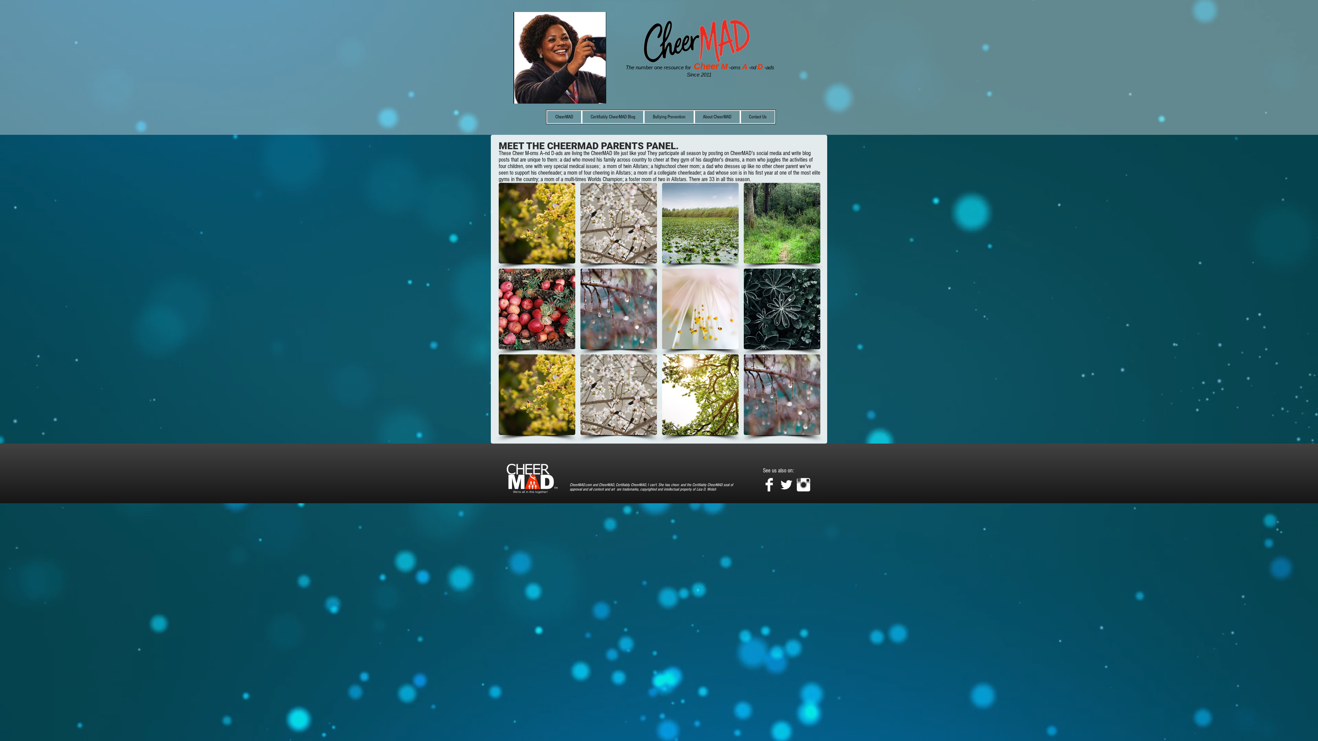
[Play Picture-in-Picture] (585, 94)
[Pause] (522, 94)
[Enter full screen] (596, 94)
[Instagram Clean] (803, 485)
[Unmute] (534, 94)
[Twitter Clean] (786, 485)
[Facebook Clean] (769, 485)
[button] (537, 223)
